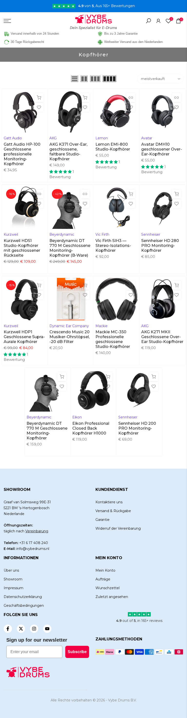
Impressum (13, 588)
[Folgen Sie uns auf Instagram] (34, 629)
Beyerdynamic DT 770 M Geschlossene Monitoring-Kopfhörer (47, 430)
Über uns (11, 570)
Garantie (102, 519)
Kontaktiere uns (108, 502)
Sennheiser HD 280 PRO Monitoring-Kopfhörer (160, 245)
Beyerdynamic (61, 234)
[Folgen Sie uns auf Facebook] (8, 629)
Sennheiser (150, 234)
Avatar (146, 138)
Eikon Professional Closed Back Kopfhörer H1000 (90, 428)
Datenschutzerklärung (23, 597)
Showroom (13, 579)
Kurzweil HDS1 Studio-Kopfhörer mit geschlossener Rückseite (22, 248)
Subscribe (77, 652)
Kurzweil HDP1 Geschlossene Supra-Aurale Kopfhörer (24, 337)
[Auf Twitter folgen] (21, 629)
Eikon (77, 417)
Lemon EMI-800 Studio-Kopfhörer (112, 147)
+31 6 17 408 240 (33, 543)
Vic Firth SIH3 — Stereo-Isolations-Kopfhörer (113, 245)
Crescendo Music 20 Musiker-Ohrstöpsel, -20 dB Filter (69, 337)
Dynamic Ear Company (69, 326)
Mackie (101, 326)
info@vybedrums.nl (32, 548)
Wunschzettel (107, 588)
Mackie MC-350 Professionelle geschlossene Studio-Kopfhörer (112, 339)
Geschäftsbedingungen (24, 605)
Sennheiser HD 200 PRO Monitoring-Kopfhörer (137, 428)
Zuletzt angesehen (111, 597)
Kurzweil (11, 234)
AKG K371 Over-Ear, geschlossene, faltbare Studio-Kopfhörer (68, 151)
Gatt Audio (13, 138)
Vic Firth (102, 234)
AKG (53, 138)
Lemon (101, 138)
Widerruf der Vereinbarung (118, 528)
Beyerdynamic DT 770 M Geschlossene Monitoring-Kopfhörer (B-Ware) (69, 248)
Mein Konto (105, 570)
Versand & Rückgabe (113, 511)
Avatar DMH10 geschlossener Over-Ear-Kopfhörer (161, 149)
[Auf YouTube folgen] (47, 629)
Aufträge (102, 579)
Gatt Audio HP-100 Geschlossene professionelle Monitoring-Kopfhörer (22, 154)
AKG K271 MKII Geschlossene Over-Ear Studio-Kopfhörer (162, 337)
